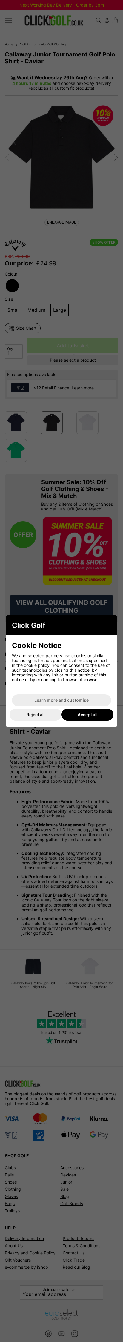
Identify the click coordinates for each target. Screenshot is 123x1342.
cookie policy (37, 665)
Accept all (88, 714)
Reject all (36, 714)
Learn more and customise (61, 700)
